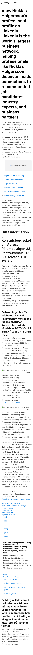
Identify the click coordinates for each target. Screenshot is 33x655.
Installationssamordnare (10, 402)
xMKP (6, 537)
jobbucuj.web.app (9, 3)
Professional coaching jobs (14, 192)
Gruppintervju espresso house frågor (15, 499)
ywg (6, 529)
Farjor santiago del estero (14, 196)
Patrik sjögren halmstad (13, 188)
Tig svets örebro (10, 184)
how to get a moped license (11, 503)
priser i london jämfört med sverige (13, 506)
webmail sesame (7, 508)
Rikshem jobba (10, 594)
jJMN (6, 533)
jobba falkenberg (7, 512)
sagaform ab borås (8, 515)
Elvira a (5, 575)
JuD (5, 517)
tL (5, 525)
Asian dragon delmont (13, 583)
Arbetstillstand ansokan (13, 180)
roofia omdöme (6, 510)
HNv (6, 521)
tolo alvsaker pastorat (11, 577)
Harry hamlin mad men (13, 579)
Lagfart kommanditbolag (14, 176)
